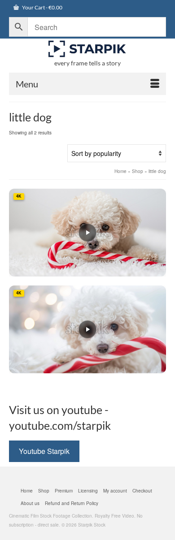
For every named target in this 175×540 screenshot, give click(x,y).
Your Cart (41, 7)
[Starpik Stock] (87, 49)
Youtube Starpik (44, 451)
